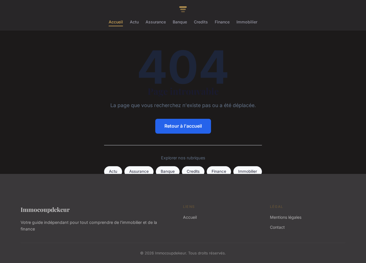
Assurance (156, 21)
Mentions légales (285, 217)
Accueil (116, 21)
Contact (277, 227)
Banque (180, 21)
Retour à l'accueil (183, 126)
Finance (222, 21)
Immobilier (246, 21)
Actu (134, 21)
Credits (201, 21)
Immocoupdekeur (45, 209)
